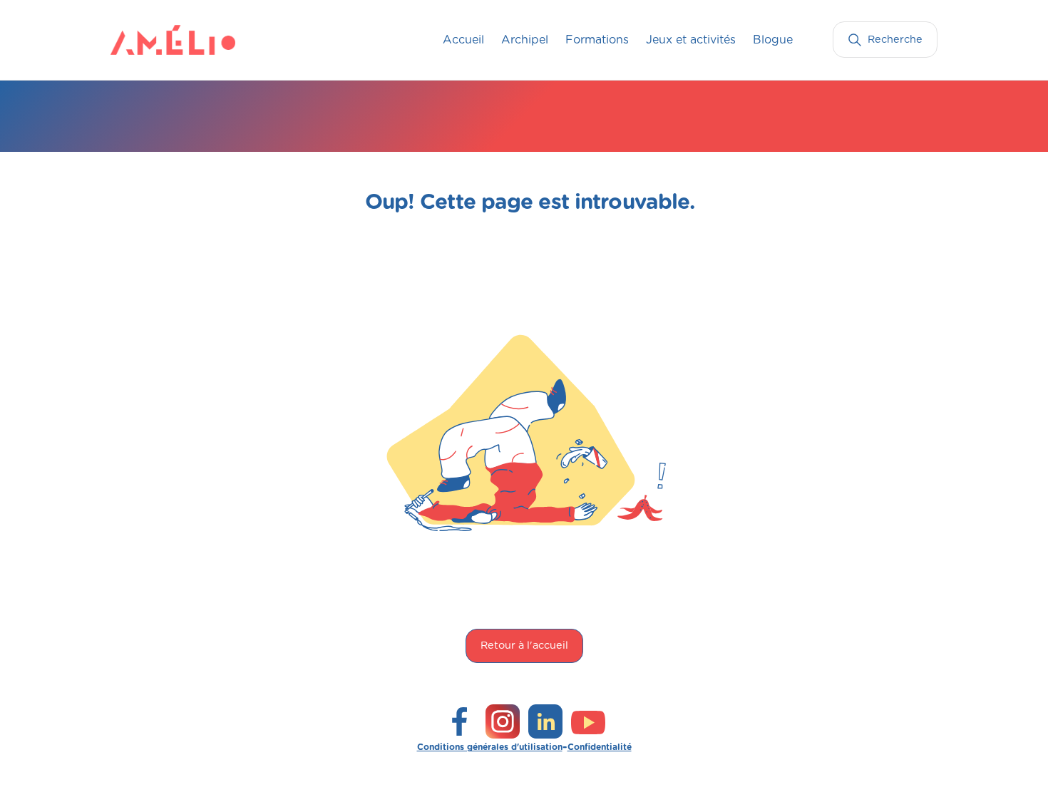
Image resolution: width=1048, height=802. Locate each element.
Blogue (773, 40)
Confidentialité (599, 747)
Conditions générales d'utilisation (489, 747)
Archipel (524, 40)
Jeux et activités (691, 40)
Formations (597, 40)
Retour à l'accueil (524, 645)
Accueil (463, 40)
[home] (139, 40)
